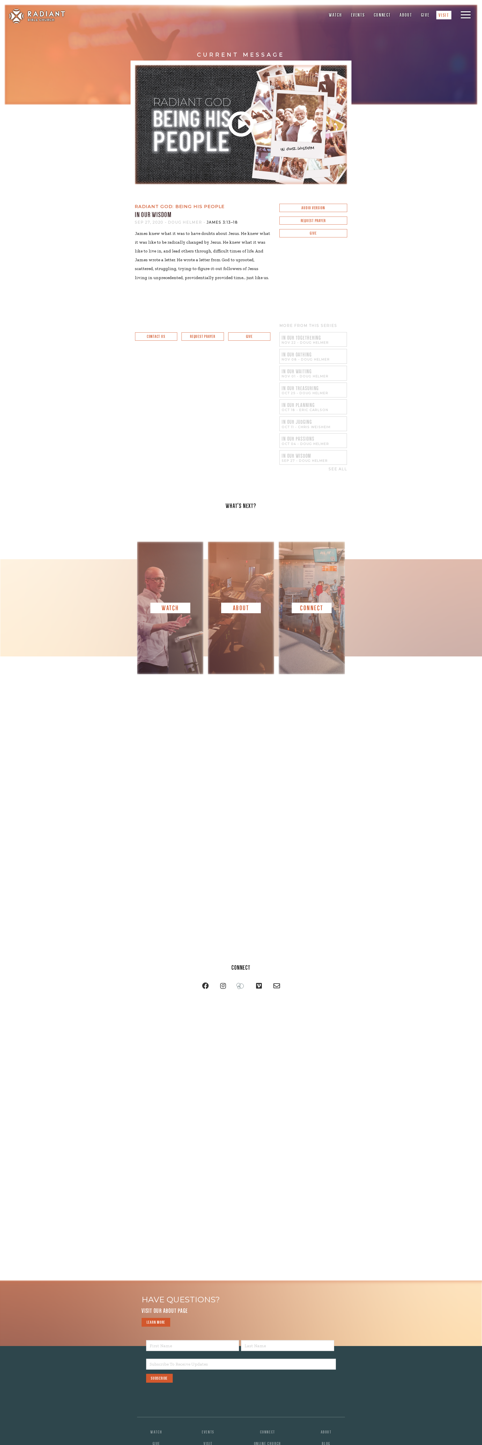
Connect (382, 15)
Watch (335, 15)
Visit (444, 15)
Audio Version (313, 208)
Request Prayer (313, 221)
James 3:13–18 (222, 222)
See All (338, 469)
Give (425, 15)
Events (358, 15)
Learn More (156, 1322)
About (406, 15)
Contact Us (156, 336)
